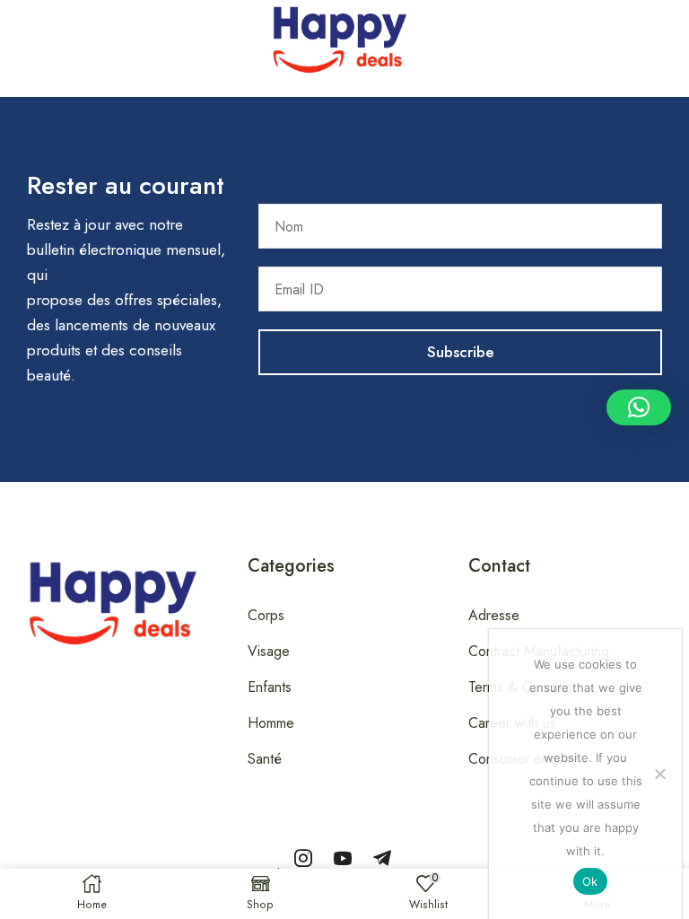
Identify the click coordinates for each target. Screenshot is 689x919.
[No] (659, 774)
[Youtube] (343, 858)
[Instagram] (303, 858)
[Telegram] (382, 858)
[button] (10, 35)
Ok (590, 881)
